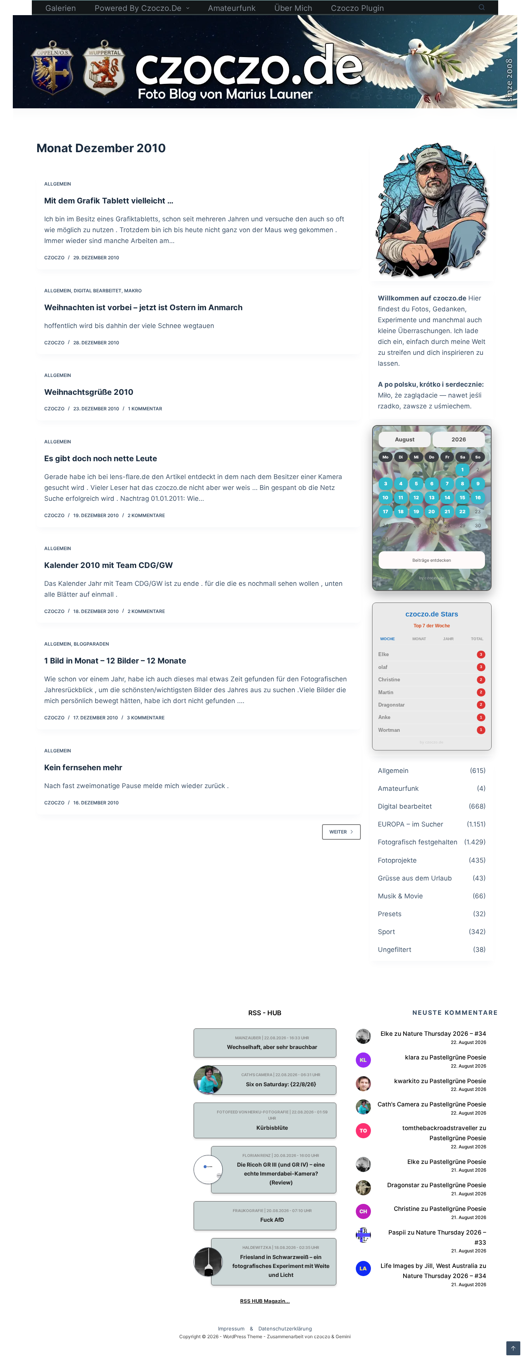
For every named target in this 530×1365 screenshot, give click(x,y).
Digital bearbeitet (97, 290)
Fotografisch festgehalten (417, 842)
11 (400, 497)
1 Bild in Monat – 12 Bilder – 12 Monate (115, 660)
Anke (384, 717)
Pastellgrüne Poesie (458, 1057)
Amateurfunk (232, 8)
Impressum (231, 1329)
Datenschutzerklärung (285, 1329)
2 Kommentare (146, 515)
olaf (382, 667)
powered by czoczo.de (138, 8)
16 (478, 497)
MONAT (419, 639)
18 (401, 511)
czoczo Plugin (357, 8)
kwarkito (406, 1081)
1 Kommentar (145, 409)
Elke (383, 654)
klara (412, 1057)
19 (416, 511)
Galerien (60, 8)
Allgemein (57, 184)
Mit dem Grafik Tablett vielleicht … (108, 200)
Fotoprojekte (397, 860)
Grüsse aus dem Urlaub (415, 878)
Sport (386, 932)
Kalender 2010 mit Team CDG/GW (108, 565)
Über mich (293, 8)
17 (385, 511)
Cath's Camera (398, 1104)
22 (462, 511)
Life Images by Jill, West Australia (429, 1265)
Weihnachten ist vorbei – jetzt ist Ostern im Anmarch (143, 307)
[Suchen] (482, 7)
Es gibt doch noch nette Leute (100, 458)
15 (462, 497)
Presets (390, 914)
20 (431, 511)
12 (416, 497)
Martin (385, 692)
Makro (133, 290)
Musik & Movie (400, 896)
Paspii (397, 1232)
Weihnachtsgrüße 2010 (88, 392)
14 (447, 497)
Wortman (389, 730)
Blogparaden (91, 644)
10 (385, 497)
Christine (389, 679)
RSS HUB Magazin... (265, 1301)
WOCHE (387, 639)
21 (447, 511)
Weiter (338, 832)
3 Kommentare (146, 718)
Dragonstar (391, 705)
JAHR (448, 639)
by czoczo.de (431, 577)
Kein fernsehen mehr (83, 767)
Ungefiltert (394, 949)
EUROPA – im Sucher (410, 824)
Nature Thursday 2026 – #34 (444, 1033)
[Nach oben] (513, 1348)
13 (432, 497)
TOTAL (477, 639)
